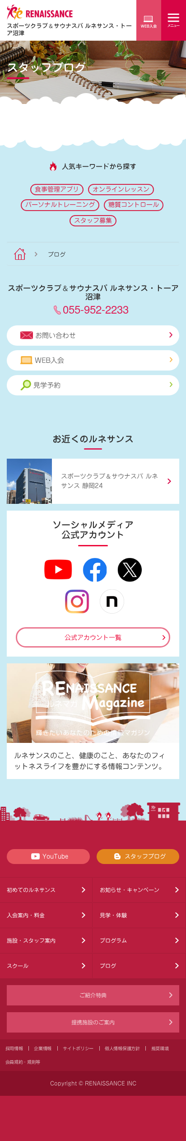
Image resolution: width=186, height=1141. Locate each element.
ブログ (108, 965)
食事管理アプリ (57, 189)
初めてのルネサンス (31, 889)
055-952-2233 (96, 309)
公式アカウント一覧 (93, 637)
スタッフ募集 (93, 220)
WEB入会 (49, 360)
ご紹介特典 (93, 995)
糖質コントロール (133, 205)
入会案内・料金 (26, 915)
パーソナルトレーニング (60, 205)
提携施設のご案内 (93, 1022)
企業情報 (42, 1048)
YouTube (55, 856)
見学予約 (46, 385)
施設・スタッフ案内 (31, 940)
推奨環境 (160, 1048)
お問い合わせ (55, 335)
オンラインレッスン (121, 189)
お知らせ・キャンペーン (129, 889)
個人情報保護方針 (122, 1048)
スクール (17, 965)
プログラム (113, 940)
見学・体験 (113, 915)
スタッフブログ (145, 856)
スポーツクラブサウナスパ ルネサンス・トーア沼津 (69, 29)
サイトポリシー (78, 1048)
